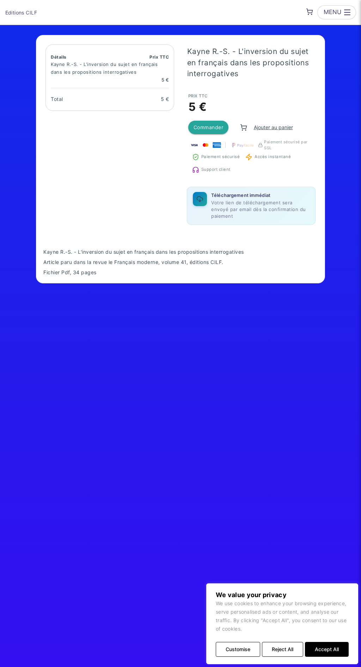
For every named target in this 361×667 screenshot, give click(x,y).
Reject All (282, 649)
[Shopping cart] (309, 11)
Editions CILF (21, 13)
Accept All (327, 649)
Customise (238, 649)
